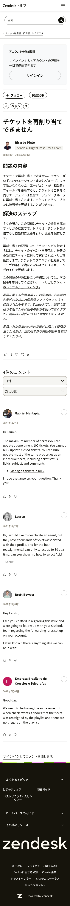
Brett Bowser (24, 594)
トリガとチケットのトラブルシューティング (34, 284)
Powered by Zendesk (40, 896)
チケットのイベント (28, 250)
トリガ (10, 228)
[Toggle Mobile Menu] (63, 5)
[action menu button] (64, 412)
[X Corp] (19, 106)
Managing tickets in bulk (27, 471)
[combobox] (35, 380)
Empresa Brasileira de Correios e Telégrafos (31, 681)
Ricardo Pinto (25, 142)
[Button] (5, 354)
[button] (32, 779)
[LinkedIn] (26, 106)
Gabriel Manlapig (27, 413)
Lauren (20, 516)
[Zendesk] (35, 843)
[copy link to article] (6, 106)
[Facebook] (13, 106)
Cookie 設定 (49, 872)
